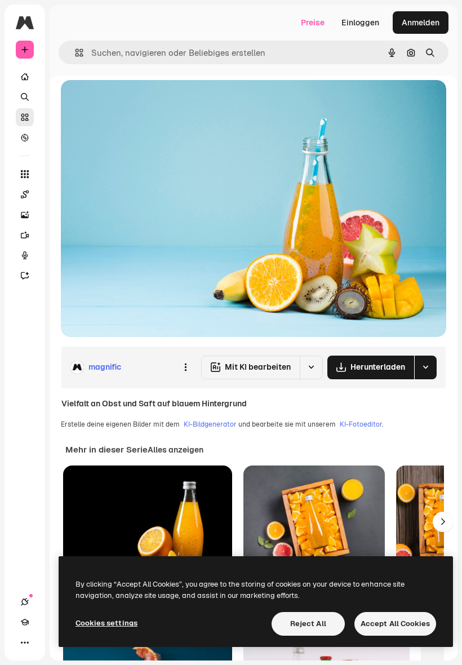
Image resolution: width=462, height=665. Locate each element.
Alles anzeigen (175, 450)
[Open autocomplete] (74, 52)
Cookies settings (106, 623)
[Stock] (25, 117)
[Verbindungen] (25, 602)
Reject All (308, 623)
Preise (313, 22)
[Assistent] (25, 276)
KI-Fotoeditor (361, 424)
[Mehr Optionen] (185, 367)
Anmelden (420, 22)
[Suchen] (25, 97)
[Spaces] (25, 194)
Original (133, 101)
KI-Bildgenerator (210, 424)
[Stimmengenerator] (25, 255)
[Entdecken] (25, 137)
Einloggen (360, 22)
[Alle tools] (25, 174)
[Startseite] (25, 77)
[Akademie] (25, 622)
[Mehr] (25, 642)
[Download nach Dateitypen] (425, 367)
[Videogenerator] (25, 235)
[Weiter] (443, 522)
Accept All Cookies (395, 623)
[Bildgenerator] (25, 215)
